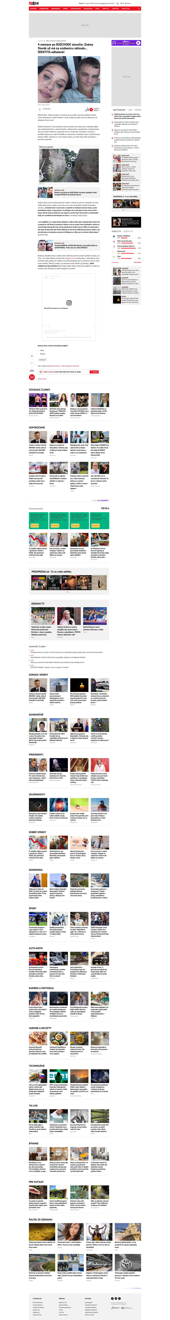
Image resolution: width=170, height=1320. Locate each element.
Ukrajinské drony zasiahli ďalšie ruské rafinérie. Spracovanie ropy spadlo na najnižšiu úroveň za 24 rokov (79, 1089)
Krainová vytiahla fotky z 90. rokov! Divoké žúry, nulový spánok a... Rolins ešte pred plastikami (37, 777)
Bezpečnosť (32, 1096)
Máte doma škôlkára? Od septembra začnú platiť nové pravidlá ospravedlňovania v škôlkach (99, 1011)
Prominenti (55, 9)
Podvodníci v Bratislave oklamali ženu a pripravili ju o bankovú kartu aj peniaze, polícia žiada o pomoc (100, 698)
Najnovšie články (37, 646)
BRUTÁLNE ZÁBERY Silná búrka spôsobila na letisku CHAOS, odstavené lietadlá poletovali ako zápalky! (130, 291)
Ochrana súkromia (37, 1305)
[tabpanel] (126, 132)
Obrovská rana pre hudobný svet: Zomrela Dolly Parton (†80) (58, 776)
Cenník (61, 1310)
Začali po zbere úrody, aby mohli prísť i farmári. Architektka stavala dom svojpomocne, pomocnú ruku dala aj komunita (59, 1166)
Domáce (33, 9)
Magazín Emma (70, 258)
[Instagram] (116, 1298)
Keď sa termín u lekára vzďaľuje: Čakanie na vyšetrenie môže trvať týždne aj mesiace (58, 551)
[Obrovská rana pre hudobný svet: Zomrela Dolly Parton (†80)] (59, 765)
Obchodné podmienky (65, 1307)
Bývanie (33, 1143)
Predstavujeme (94, 978)
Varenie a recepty (40, 1028)
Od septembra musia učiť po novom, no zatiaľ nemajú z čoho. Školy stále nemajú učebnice (99, 1128)
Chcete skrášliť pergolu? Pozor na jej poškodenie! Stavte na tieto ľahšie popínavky (58, 1204)
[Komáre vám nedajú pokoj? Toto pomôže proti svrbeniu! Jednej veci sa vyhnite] (79, 805)
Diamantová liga (74, 936)
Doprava (72, 978)
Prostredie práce (74, 1016)
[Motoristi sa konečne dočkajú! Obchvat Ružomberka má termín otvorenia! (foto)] (79, 880)
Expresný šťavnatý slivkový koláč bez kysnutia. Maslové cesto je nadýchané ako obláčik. (38, 1050)
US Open (93, 938)
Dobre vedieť (32, 557)
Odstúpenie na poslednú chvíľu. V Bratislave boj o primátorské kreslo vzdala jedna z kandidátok (59, 1128)
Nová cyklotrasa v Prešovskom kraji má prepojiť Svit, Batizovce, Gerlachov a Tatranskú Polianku (78, 971)
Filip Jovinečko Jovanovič (70, 366)
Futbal (84, 632)
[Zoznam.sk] (116, 1308)
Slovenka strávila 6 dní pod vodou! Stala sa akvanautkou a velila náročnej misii (99, 816)
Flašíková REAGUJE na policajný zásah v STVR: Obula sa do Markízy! (99, 411)
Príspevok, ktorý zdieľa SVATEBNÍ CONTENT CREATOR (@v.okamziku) (69, 337)
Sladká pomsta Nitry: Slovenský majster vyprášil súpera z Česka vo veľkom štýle (58, 930)
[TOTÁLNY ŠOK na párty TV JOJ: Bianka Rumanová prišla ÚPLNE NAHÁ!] (38, 400)
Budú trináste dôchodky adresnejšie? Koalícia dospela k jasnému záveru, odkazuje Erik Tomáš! (58, 893)
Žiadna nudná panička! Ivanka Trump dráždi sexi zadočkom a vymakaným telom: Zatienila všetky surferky (79, 778)
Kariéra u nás (36, 1310)
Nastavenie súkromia (38, 1307)
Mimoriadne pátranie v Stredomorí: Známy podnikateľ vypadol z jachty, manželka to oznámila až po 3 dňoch (99, 893)
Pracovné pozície (36, 508)
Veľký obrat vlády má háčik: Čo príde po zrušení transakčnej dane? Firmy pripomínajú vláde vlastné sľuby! (38, 893)
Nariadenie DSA (37, 1315)
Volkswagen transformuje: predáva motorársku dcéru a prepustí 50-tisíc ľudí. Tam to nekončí (57, 971)
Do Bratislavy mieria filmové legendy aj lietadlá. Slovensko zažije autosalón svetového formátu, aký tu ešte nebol (38, 971)
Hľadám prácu (53, 1018)
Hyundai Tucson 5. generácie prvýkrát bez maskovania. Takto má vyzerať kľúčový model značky (99, 971)
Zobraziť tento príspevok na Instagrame (56, 308)
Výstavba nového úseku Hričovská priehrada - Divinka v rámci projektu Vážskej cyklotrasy (41, 631)
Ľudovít (103, 3)
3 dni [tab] (130, 110)
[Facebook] (112, 1298)
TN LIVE (33, 1105)
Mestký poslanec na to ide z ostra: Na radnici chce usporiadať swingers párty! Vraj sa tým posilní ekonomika (67, 652)
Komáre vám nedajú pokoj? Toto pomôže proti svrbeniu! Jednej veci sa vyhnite (79, 816)
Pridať (95, 372)
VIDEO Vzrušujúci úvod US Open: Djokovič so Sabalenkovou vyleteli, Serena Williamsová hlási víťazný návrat (100, 931)
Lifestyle (115, 9)
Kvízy (97, 9)
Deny (42, 350)
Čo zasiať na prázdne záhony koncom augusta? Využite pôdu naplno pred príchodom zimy (38, 1204)
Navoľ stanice (115, 262)
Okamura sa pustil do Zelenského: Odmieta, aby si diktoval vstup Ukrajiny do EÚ (57, 662)
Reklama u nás (63, 1302)
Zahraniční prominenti (55, 780)
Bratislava (93, 705)
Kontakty (88, 1298)
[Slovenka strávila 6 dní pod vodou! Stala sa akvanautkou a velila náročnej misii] (100, 805)
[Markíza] (113, 236)
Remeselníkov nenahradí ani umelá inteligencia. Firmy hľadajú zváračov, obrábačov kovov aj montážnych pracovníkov (58, 1011)
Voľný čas (125, 9)
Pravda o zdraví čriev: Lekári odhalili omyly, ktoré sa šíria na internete (59, 815)
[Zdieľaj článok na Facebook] (32, 363)
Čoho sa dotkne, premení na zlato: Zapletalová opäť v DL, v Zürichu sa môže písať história (79, 930)
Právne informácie (37, 1302)
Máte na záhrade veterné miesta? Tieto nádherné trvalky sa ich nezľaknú (99, 1203)
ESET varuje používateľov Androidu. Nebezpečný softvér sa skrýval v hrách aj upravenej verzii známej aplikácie (58, 1089)
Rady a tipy (73, 1056)
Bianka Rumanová (53, 366)
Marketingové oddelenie (91, 1312)
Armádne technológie (75, 1096)
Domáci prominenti (61, 41)
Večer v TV (128, 231)
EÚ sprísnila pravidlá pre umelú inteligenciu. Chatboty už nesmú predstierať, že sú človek (99, 1088)
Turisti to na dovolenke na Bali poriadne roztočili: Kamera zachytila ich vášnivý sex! (100, 737)
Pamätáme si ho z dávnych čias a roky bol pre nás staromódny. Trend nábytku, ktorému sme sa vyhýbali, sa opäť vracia (37, 1166)
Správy (33, 637)
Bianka (42, 354)
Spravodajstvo (88, 1302)
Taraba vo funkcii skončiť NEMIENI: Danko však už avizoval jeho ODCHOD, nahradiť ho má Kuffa (37, 697)
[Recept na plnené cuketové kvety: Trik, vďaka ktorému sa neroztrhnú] (79, 1038)
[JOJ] (113, 241)
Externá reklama (63, 1305)
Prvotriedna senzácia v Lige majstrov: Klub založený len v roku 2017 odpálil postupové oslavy (38, 930)
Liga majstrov (32, 936)
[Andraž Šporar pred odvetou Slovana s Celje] (95, 616)
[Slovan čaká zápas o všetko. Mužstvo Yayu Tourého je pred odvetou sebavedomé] (38, 1116)
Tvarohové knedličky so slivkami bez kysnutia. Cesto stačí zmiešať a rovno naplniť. (58, 1050)
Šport (65, 9)
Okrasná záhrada (54, 1210)
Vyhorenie (31, 1018)
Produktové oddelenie (91, 1305)
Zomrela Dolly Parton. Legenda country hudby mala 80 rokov (78, 1127)
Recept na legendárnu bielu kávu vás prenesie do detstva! (99, 1049)
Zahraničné (43, 9)
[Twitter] (119, 1298)
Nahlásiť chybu (42, 379)
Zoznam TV (37, 603)
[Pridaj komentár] (32, 356)
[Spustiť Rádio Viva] (126, 41)
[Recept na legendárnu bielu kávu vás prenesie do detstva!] (100, 1038)
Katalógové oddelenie (91, 1310)
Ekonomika (88, 9)
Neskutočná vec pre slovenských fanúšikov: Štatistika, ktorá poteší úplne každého (78, 551)
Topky (47, 41)
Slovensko (52, 936)
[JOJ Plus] (113, 257)
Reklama (62, 1298)
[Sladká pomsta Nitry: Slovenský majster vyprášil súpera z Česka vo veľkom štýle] (59, 919)
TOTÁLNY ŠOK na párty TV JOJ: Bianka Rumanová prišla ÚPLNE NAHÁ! (38, 411)
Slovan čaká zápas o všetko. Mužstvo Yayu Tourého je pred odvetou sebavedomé (37, 1128)
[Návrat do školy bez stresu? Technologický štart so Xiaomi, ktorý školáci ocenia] (79, 842)
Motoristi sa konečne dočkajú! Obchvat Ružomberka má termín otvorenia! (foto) (78, 892)
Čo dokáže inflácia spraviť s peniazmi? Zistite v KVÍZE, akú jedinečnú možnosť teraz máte (38, 551)
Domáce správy (38, 674)
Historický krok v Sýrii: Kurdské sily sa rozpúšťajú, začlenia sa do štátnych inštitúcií (58, 657)
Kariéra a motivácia (41, 988)
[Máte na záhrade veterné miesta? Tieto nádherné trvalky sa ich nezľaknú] (100, 1192)
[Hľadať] (139, 8)
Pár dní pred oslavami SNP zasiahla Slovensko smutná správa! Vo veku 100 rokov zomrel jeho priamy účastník (78, 698)
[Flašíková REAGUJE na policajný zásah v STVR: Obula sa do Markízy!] (100, 400)
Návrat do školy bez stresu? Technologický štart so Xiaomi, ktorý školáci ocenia (78, 854)
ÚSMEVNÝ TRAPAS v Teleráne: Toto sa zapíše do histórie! (50, 667)
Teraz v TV (116, 231)
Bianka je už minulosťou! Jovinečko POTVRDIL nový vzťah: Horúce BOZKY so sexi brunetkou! (79, 412)
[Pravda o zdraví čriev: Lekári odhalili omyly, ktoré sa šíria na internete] (59, 805)
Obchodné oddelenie (90, 1307)
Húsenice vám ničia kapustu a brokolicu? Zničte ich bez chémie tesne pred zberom (78, 1204)
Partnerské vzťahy (127, 219)
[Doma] (113, 252)
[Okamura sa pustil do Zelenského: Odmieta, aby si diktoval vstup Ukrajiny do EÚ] (79, 725)
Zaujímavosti (76, 9)
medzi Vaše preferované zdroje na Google (62, 372)
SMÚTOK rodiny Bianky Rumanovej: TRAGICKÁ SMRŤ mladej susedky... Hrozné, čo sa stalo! (58, 412)
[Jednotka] (113, 247)
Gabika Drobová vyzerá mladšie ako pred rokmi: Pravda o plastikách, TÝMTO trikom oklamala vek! (68, 631)
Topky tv (105, 9)
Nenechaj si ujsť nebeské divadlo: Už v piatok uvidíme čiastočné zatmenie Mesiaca (37, 816)
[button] (91, 109)
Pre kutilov (36, 1181)
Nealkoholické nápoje (96, 1054)
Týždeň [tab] (137, 110)
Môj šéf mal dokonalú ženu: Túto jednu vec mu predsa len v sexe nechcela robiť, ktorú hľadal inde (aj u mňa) (130, 223)
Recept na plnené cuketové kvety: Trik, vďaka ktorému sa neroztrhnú (77, 1050)
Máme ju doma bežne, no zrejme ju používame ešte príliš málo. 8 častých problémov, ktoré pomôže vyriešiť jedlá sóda (79, 1166)
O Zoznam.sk (37, 1298)
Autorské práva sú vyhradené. (119, 1304)
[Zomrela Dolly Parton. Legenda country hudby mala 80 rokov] (79, 1116)
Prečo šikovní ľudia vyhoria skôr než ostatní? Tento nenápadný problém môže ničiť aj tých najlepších (38, 1011)
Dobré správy (37, 832)
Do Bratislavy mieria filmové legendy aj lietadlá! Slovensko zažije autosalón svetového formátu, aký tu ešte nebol (100, 552)
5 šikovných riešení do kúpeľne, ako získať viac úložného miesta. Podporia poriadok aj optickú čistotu (99, 1166)
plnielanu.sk (94, 860)
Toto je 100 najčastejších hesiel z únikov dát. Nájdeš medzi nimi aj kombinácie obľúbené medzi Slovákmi (38, 1089)
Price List (61, 1312)
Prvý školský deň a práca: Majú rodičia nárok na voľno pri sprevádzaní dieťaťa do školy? (79, 1010)
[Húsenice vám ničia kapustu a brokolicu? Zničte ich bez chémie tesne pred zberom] (79, 1192)
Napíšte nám (36, 1312)
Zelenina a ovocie (33, 1210)
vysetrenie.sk (53, 820)
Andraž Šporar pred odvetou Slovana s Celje (93, 628)
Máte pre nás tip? (89, 1315)
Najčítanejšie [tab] (119, 110)
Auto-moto (36, 948)
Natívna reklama (63, 1315)
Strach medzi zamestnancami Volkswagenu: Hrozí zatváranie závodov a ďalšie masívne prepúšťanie (57, 698)
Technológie (37, 1065)
